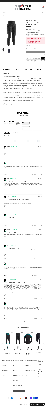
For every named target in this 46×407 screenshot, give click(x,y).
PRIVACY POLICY (10, 401)
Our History (28, 365)
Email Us (15, 370)
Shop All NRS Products (23, 115)
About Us (27, 363)
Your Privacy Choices (30, 378)
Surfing (3, 375)
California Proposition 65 (9, 106)
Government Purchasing (7, 378)
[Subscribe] (43, 364)
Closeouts (4, 373)
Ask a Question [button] (28, 129)
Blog (14, 383)
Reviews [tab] (6, 132)
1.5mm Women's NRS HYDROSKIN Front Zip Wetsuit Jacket (28, 351)
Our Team (27, 368)
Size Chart (39, 69)
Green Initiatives (29, 373)
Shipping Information (18, 375)
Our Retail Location (30, 370)
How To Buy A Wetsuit (18, 385)
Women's (4, 365)
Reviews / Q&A (28, 69)
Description (6, 69)
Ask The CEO (16, 373)
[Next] (43, 344)
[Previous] (2, 344)
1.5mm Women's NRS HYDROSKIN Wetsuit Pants (8, 351)
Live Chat (15, 365)
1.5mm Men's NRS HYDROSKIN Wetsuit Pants (18, 351)
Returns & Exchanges (18, 378)
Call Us (15, 368)
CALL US (23, 401)
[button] (43, 7)
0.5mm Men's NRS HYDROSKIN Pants (38, 350)
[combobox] (20, 13)
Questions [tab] (14, 132)
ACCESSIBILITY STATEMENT (10, 403)
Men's (3, 363)
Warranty (15, 380)
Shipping (27, 32)
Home (2, 15)
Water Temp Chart (17, 388)
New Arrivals (5, 370)
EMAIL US (35, 401)
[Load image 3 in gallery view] (9, 50)
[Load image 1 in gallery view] (3, 50)
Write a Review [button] (38, 129)
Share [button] (6, 157)
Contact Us (16, 363)
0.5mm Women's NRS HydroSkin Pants (20, 15)
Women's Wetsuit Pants (8, 15)
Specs (17, 69)
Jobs (26, 375)
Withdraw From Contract (19, 391)
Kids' (3, 368)
